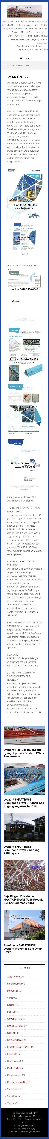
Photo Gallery (14, 1068)
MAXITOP (12, 1054)
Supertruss (12, 1096)
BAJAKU (24, 11)
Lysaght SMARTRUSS (18, 1047)
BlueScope (12, 990)
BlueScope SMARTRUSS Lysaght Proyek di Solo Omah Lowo (23, 949)
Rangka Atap (13, 1075)
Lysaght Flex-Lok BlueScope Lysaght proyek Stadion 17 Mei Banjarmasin (24, 753)
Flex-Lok (11, 1012)
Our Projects (13, 1061)
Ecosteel (11, 1005)
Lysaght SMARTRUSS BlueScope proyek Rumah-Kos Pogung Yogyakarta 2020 (24, 803)
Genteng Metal (14, 1019)
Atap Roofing (14, 976)
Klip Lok (11, 1033)
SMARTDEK (13, 1089)
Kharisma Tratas (15, 1026)
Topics (10, 1103)
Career (10, 998)
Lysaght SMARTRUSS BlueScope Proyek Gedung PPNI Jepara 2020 (21, 850)
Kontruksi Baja (14, 1040)
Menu (26, 58)
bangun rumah (14, 983)
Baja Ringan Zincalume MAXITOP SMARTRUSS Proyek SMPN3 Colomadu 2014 (23, 900)
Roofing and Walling (17, 1082)
